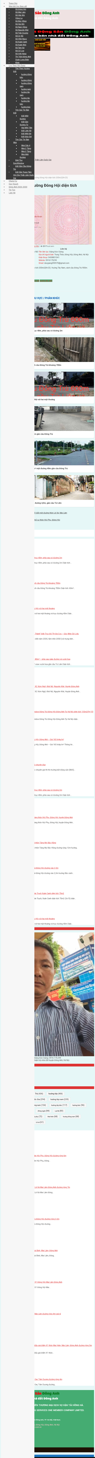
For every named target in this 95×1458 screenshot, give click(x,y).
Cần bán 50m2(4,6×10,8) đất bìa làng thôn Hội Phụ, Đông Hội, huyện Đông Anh (39, 817)
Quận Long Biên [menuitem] (22, 59)
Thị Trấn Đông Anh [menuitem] (23, 57)
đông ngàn (43, 1111)
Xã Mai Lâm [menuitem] (20, 12)
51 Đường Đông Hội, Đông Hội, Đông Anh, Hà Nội (39, 1425)
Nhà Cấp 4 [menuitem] (25, 145)
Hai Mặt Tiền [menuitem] (26, 128)
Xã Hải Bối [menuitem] (19, 24)
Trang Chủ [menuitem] (13, 3)
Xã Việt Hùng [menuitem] (20, 54)
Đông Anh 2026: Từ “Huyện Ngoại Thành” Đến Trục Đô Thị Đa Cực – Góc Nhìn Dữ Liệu (42, 634)
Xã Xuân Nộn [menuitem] (20, 45)
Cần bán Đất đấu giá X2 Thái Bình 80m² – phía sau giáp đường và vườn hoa (38, 659)
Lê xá (40, 1122)
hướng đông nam (71, 1116)
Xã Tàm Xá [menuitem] (19, 48)
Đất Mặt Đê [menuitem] (26, 133)
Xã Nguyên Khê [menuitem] (21, 30)
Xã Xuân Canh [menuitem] (21, 42)
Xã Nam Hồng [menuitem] (21, 27)
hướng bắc (78, 1105)
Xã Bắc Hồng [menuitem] (20, 21)
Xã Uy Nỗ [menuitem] (19, 36)
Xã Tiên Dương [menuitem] (21, 33)
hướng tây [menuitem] (25, 98)
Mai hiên (53, 1116)
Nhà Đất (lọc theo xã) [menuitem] (18, 6)
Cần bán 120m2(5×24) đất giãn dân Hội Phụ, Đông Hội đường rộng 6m (36, 1156)
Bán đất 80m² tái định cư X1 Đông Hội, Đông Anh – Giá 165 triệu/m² (35, 739)
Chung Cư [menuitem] (13, 181)
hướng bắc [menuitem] (25, 107)
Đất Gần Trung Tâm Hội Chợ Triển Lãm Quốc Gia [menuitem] (23, 175)
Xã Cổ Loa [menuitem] (19, 51)
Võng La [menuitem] (18, 18)
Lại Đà (59, 1111)
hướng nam (39, 1105)
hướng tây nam (46, 281)
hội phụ (37, 1116)
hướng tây (35, 281)
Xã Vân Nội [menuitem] (20, 15)
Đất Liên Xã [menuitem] (26, 131)
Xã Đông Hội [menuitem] (20, 9)
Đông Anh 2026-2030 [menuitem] (18, 187)
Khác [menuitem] (17, 62)
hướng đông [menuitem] (26, 80)
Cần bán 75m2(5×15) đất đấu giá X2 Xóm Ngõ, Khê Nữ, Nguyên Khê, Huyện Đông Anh (42, 686)
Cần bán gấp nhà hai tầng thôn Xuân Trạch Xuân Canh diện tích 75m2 (35, 893)
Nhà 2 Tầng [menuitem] (26, 148)
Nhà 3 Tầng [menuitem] (26, 151)
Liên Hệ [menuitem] (12, 193)
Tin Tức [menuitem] (12, 190)
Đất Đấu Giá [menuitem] (26, 136)
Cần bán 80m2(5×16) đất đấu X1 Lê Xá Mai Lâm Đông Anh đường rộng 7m (38, 1187)
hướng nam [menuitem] (26, 89)
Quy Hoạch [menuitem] (13, 184)
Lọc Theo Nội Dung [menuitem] (17, 65)
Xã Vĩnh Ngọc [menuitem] (21, 39)
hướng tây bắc (59, 1105)
